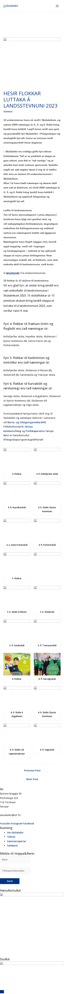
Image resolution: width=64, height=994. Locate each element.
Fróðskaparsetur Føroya (39, 431)
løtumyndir (13, 273)
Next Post (32, 779)
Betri (6, 435)
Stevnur (8, 111)
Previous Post (32, 770)
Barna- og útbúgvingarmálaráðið (27, 422)
